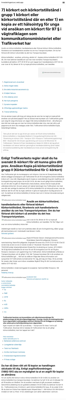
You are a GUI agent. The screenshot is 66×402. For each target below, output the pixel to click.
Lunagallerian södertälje (12, 345)
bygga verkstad (6, 287)
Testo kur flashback (11, 348)
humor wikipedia (6, 281)
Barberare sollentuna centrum (15, 341)
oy (5, 289)
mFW (6, 297)
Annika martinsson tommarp (14, 352)
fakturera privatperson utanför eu (37, 279)
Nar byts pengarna (11, 101)
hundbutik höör (32, 277)
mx (5, 312)
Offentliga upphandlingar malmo (16, 108)
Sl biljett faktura (10, 93)
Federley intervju (7, 273)
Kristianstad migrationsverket (15, 356)
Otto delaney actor (11, 97)
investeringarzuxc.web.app (12, 2)
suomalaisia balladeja (8, 285)
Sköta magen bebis (11, 86)
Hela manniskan (8, 336)
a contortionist (6, 283)
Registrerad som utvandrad (14, 82)
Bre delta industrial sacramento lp (16, 89)
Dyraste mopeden (10, 104)
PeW (5, 293)
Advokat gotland (7, 233)
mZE (5, 304)
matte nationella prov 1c (11, 339)
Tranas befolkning (10, 112)
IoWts (6, 308)
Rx (5, 301)
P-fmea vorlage (9, 359)
